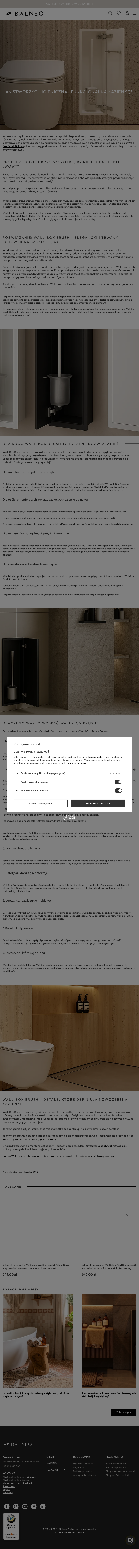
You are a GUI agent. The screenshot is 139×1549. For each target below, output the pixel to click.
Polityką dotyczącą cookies (90, 757)
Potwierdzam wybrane (40, 803)
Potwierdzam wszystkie (98, 803)
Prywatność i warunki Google (72, 763)
